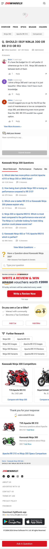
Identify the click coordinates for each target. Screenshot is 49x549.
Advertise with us (11, 487)
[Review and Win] (24, 286)
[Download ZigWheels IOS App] (35, 521)
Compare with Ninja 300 (17, 400)
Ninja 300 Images (10, 344)
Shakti (10, 80)
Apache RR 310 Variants (34, 354)
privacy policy (10, 501)
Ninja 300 (7, 34)
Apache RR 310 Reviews (34, 349)
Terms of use (9, 496)
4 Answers (23, 195)
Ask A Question (24, 543)
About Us (7, 482)
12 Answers (23, 241)
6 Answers (23, 228)
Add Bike (36, 323)
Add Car (12, 323)
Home (4, 461)
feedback (7, 506)
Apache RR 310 (22, 34)
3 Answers (23, 182)
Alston (10, 100)
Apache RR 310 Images (33, 344)
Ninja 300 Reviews (10, 349)
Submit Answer (24, 153)
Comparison (37, 34)
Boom (10, 60)
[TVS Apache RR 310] (17, 377)
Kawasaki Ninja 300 (28, 437)
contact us (8, 492)
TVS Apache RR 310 (17, 390)
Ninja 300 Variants (10, 354)
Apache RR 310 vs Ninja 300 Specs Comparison (24, 453)
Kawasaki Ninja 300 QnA (15, 461)
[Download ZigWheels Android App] (13, 521)
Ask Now (30, 430)
